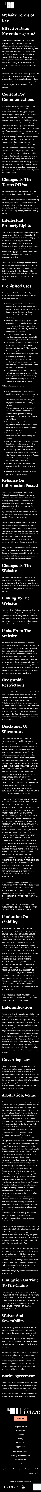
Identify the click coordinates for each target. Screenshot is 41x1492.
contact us (20, 1418)
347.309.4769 (33, 1473)
